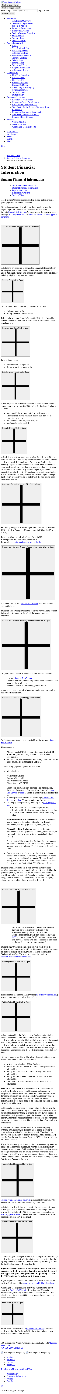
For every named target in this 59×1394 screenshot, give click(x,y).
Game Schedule (19, 124)
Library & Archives (20, 31)
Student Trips (18, 195)
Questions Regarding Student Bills (21, 484)
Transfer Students (19, 58)
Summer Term (18, 38)
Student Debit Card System (18, 890)
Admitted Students (20, 53)
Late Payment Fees (15, 372)
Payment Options (19, 190)
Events (9, 139)
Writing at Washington (21, 28)
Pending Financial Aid (16, 962)
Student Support (19, 92)
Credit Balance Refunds (17, 1222)
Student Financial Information (25, 188)
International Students (21, 55)
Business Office (13, 155)
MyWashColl (12, 131)
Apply (15, 45)
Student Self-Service (17, 212)
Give (3, 146)
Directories (11, 134)
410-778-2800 (7, 1348)
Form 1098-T (12, 1302)
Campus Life (12, 72)
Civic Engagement (20, 90)
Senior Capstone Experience (24, 33)
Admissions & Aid (15, 43)
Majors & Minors (19, 26)
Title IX (10, 1381)
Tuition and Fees (19, 65)
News (9, 136)
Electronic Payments (21, 193)
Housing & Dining (20, 85)
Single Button (43, 10)
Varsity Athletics (19, 122)
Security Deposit (14, 428)
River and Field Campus (22, 117)
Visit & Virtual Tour (20, 48)
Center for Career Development (25, 102)
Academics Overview (21, 21)
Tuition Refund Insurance (17, 1164)
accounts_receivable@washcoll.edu (25, 542)
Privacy (10, 1379)
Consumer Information (16, 1376)
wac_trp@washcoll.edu (11, 1214)
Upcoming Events (20, 50)
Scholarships (17, 60)
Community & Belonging (23, 87)
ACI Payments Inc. (16, 214)
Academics (11, 18)
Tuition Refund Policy (16, 1002)
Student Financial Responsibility (20, 226)
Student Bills (12, 280)
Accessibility (12, 1374)
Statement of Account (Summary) (21, 698)
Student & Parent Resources (19, 158)
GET (14, 937)
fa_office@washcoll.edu (46, 995)
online (22, 793)
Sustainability (18, 95)
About (9, 141)
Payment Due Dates (15, 328)
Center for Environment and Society (27, 112)
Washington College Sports (24, 127)
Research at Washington (22, 100)
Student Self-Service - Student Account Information (28, 547)
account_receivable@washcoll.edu (16, 957)
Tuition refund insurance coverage (16, 1200)
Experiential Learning (16, 97)
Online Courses (19, 40)
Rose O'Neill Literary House (24, 104)
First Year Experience (21, 75)
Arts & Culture (18, 77)
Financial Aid (18, 63)
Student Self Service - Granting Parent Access (26, 621)
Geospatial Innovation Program (25, 114)
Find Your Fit (18, 80)
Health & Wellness (20, 82)
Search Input (6, 10)
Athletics (10, 119)
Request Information (21, 68)
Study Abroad (18, 35)
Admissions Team (20, 70)
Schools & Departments (22, 23)
